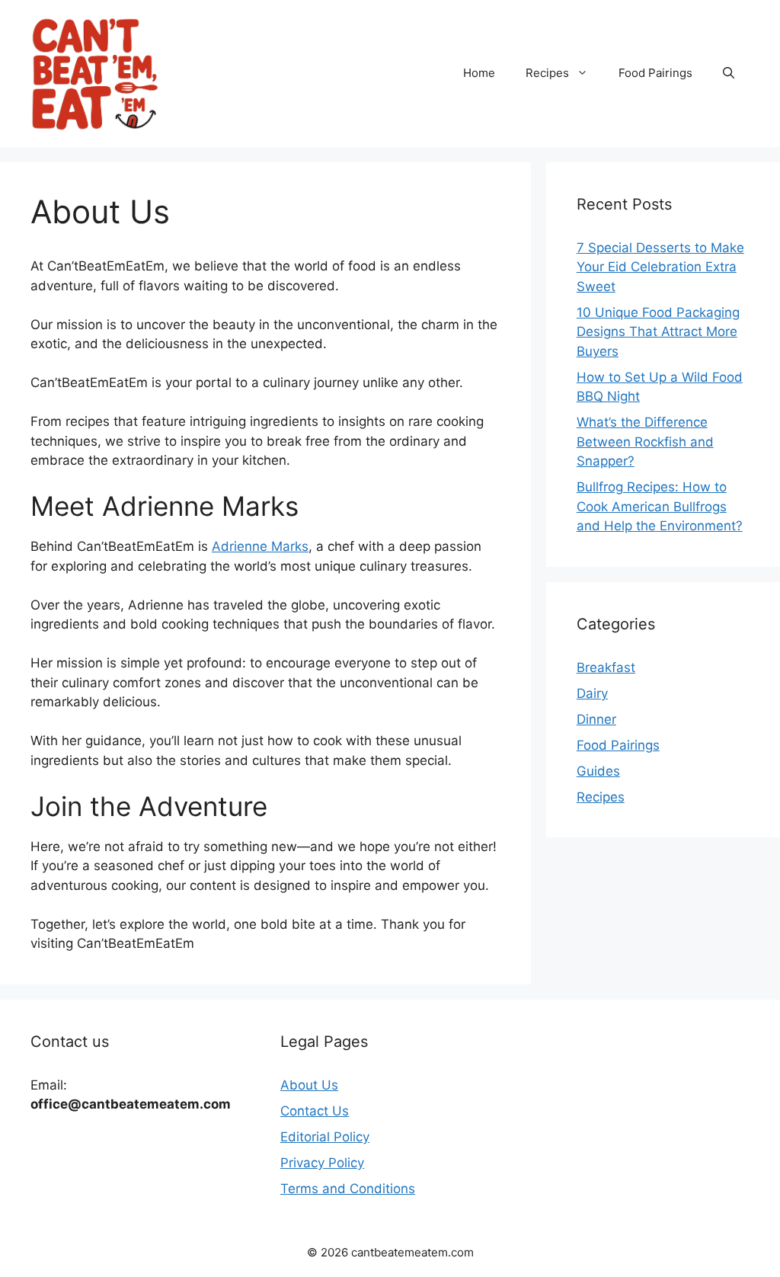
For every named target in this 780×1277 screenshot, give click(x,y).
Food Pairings (655, 73)
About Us (309, 1085)
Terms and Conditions (347, 1188)
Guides (598, 771)
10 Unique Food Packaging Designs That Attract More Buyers (658, 332)
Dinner (596, 719)
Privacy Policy (322, 1162)
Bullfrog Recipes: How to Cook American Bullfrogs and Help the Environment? (660, 506)
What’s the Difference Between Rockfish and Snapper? (645, 441)
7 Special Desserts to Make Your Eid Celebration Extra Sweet (660, 267)
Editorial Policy (324, 1136)
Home (479, 73)
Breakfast (606, 667)
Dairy (592, 693)
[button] (729, 73)
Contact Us (314, 1111)
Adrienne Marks (260, 546)
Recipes (547, 73)
